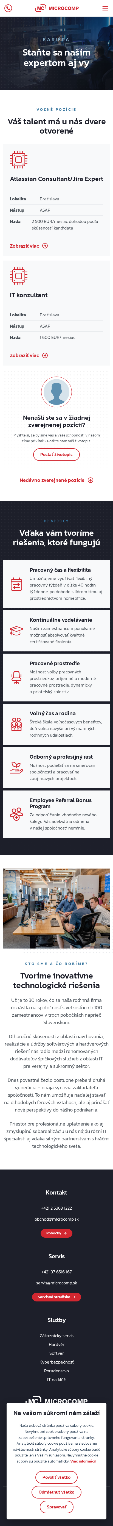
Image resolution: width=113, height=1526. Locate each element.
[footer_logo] (57, 1401)
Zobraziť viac (24, 246)
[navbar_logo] (57, 8)
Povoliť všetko (56, 1477)
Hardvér (56, 1344)
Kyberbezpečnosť (56, 1362)
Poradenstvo (56, 1370)
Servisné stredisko (54, 1297)
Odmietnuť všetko (56, 1492)
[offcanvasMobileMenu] (105, 8)
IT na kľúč (56, 1379)
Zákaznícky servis (57, 1335)
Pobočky (53, 1233)
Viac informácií (83, 1461)
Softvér (56, 1353)
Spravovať (56, 1506)
